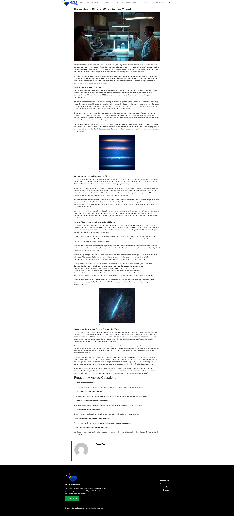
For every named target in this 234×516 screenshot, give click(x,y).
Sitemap (166, 490)
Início (82, 3)
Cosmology (118, 3)
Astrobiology (131, 3)
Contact (166, 487)
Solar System (92, 3)
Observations (145, 3)
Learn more (72, 498)
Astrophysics (106, 3)
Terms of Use (164, 481)
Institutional (158, 3)
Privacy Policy (164, 484)
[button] (170, 3)
